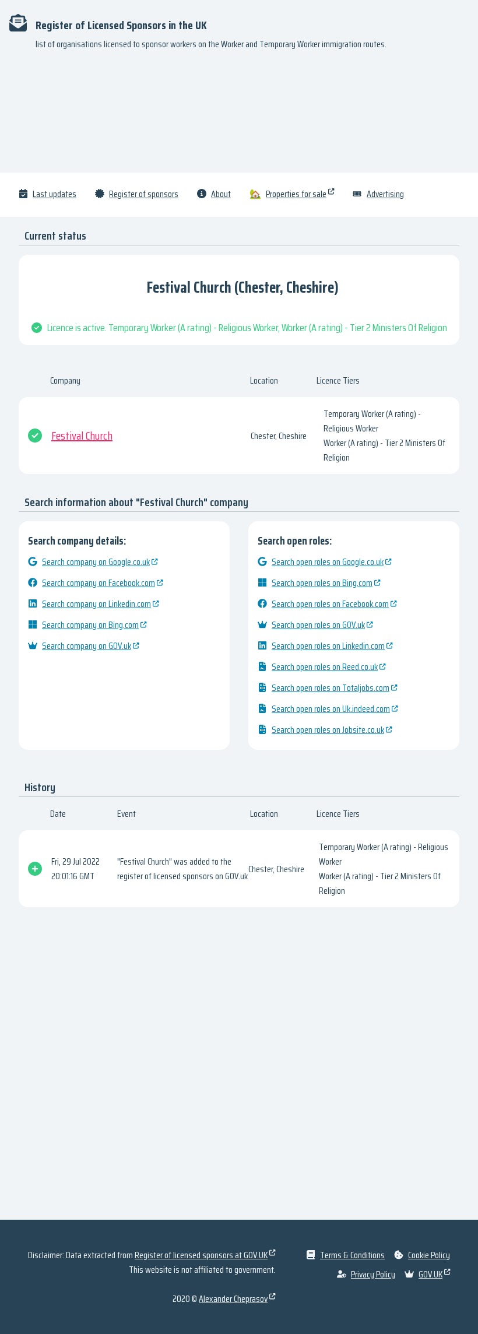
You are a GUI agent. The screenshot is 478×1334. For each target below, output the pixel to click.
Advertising (385, 194)
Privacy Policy (373, 1274)
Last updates (54, 194)
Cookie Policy (429, 1255)
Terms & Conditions (352, 1255)
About (221, 194)
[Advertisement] (239, 116)
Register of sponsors (143, 194)
